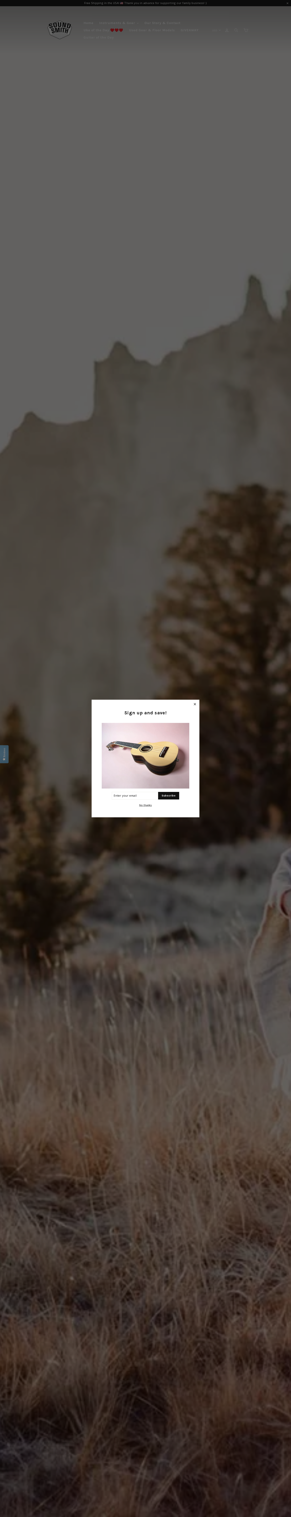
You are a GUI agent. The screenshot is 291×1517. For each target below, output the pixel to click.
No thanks (145, 805)
